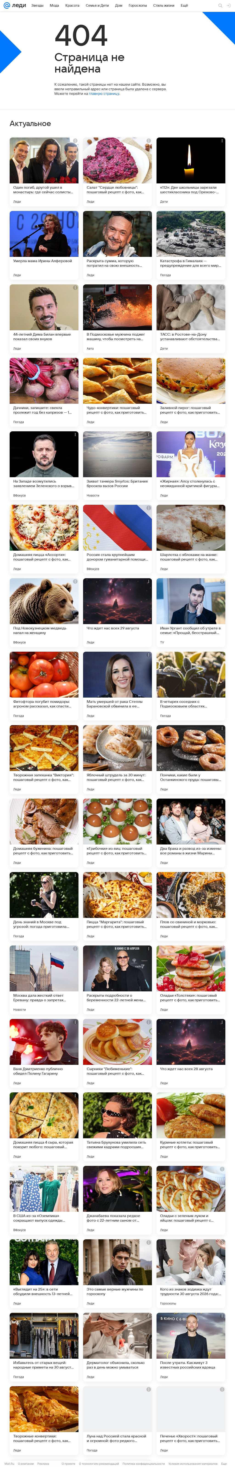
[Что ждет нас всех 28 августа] (191, 1053)
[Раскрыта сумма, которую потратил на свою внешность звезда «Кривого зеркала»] (117, 245)
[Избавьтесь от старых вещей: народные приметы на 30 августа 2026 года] (44, 1347)
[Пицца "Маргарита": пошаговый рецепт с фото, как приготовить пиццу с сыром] (117, 906)
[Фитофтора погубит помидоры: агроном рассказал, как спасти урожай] (44, 686)
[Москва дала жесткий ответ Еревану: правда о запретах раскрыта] (44, 979)
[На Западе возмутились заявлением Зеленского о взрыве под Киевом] (44, 465)
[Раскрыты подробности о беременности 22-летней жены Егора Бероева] (117, 979)
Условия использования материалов (193, 1463)
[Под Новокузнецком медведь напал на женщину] (44, 612)
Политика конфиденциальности (144, 1463)
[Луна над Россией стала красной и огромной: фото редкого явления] (117, 1420)
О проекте (68, 1463)
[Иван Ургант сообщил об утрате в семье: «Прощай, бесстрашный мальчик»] (191, 612)
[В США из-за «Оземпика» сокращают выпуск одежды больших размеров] (44, 1200)
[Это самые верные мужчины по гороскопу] (117, 1273)
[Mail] (7, 5)
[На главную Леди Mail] (18, 5)
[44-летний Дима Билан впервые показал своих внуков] (44, 318)
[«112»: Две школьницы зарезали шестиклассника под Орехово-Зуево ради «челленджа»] (191, 171)
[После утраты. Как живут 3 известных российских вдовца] (191, 1347)
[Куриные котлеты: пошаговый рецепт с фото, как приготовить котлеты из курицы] (191, 1126)
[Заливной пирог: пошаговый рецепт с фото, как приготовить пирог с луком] (191, 392)
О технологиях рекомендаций (99, 1463)
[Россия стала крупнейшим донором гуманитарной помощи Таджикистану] (117, 539)
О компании (26, 1463)
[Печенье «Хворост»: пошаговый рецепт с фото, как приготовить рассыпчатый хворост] (191, 1420)
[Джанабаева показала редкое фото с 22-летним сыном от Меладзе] (117, 1200)
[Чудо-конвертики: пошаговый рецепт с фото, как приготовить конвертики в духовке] (117, 392)
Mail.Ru (9, 1463)
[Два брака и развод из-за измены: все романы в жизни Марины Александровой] (191, 833)
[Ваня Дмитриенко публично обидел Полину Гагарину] (44, 1053)
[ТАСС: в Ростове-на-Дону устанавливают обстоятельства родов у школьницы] (191, 318)
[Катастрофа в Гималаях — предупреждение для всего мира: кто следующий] (191, 245)
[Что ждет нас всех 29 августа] (117, 612)
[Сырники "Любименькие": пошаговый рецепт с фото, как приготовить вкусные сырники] (117, 1053)
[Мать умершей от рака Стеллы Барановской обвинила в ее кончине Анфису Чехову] (117, 686)
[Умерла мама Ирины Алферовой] (44, 245)
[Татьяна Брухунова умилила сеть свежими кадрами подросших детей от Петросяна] (117, 1126)
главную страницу (104, 93)
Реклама (43, 1463)
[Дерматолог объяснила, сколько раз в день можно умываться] (117, 1347)
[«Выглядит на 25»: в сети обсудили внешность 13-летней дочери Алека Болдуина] (44, 1273)
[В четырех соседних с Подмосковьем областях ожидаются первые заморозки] (191, 686)
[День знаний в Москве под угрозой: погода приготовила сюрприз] (44, 906)
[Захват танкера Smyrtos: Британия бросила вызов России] (117, 465)
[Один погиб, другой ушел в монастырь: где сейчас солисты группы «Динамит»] (44, 171)
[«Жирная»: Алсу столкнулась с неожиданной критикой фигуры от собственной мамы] (191, 465)
